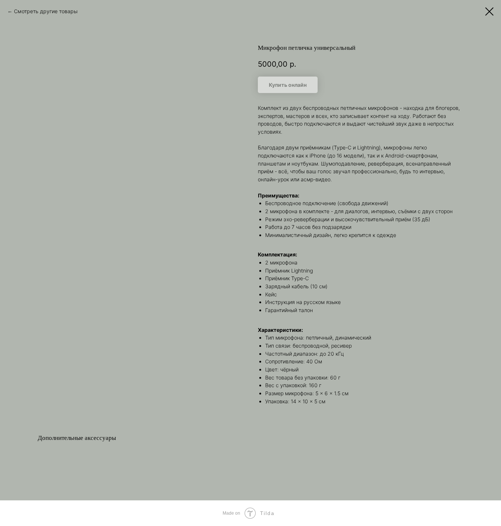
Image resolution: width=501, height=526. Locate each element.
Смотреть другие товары (46, 11)
